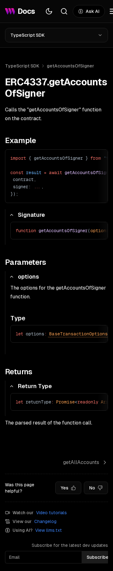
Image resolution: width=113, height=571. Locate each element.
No (92, 487)
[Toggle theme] (49, 11)
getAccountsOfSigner (70, 65)
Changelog (45, 521)
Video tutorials (51, 512)
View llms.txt (48, 530)
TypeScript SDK (27, 35)
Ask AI (93, 11)
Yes (64, 487)
